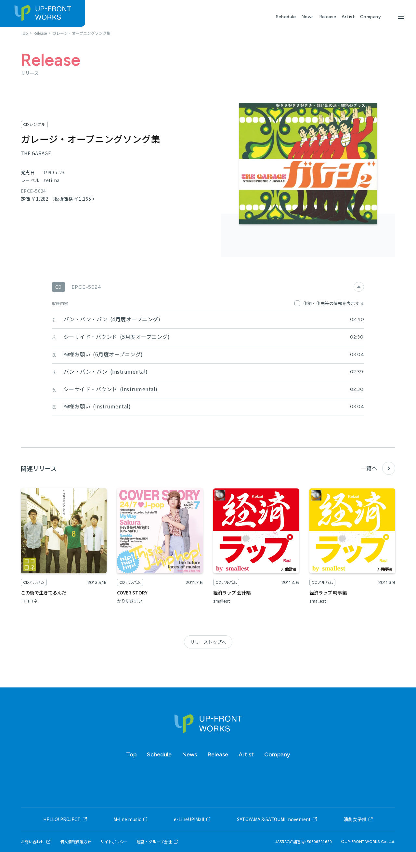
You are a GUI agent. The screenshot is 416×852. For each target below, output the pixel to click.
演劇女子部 (355, 819)
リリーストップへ (208, 642)
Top (131, 754)
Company (370, 17)
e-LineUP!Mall (189, 819)
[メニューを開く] (401, 16)
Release (327, 17)
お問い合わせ (32, 841)
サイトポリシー (114, 841)
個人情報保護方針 (75, 841)
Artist (348, 17)
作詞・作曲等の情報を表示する (333, 303)
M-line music (127, 819)
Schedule (286, 17)
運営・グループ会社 (154, 841)
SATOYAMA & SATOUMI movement (274, 819)
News (307, 17)
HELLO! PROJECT (62, 819)
